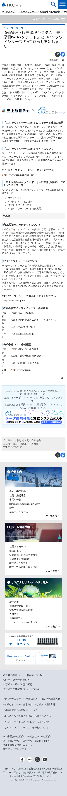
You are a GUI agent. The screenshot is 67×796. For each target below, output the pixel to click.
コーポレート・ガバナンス (23, 622)
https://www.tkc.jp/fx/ (14, 300)
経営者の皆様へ (11, 675)
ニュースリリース (28, 12)
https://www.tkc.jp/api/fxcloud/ (19, 175)
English (35, 689)
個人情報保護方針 (51, 698)
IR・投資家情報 (11, 741)
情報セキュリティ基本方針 (18, 704)
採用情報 (27, 741)
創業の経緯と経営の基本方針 (24, 503)
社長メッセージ (17, 546)
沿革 (11, 508)
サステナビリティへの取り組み (20, 698)
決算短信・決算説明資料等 (23, 555)
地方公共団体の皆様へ (15, 689)
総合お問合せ (42, 741)
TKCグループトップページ (17, 749)
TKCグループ (8, 12)
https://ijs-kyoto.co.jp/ (23, 333)
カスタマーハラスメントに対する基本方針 (26, 722)
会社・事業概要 (17, 491)
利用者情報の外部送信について (20, 710)
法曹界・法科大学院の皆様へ (19, 684)
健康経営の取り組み (19, 606)
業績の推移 (15, 550)
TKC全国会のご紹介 (13, 736)
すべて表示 (51, 516)
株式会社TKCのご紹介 (39, 736)
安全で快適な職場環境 (21, 610)
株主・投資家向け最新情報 (23, 567)
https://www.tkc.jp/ (22, 370)
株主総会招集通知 (18, 563)
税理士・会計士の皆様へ (16, 679)
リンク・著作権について (36, 727)
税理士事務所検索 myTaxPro (17, 745)
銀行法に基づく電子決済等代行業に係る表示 (27, 716)
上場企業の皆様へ (34, 675)
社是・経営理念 (17, 495)
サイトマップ (11, 727)
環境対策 (14, 602)
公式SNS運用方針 (46, 704)
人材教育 (14, 614)
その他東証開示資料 (19, 559)
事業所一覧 (15, 499)
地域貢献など (16, 618)
